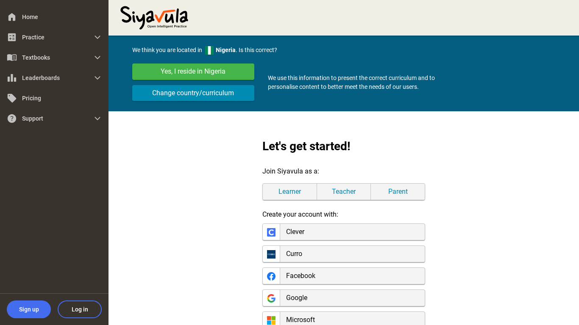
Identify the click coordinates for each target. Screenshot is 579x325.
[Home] (154, 17)
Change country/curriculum (193, 93)
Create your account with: (300, 214)
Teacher (344, 191)
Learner (289, 191)
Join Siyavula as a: (290, 171)
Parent (398, 191)
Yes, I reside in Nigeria (193, 71)
